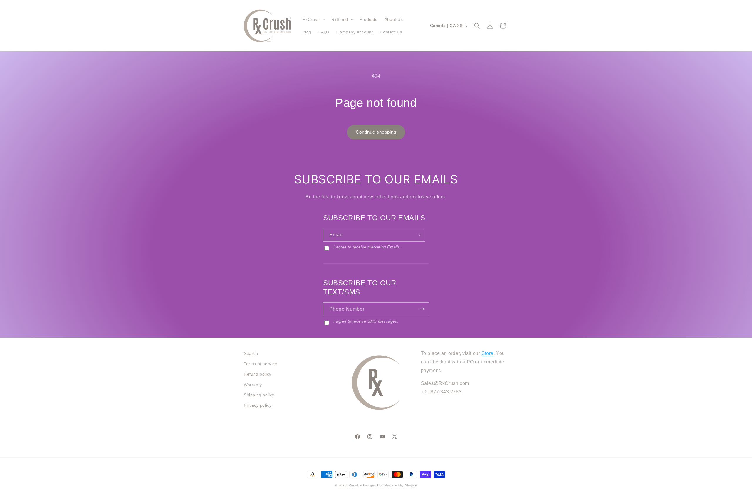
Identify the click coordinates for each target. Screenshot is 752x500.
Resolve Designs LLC (366, 485)
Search (251, 353)
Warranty (253, 384)
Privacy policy (257, 405)
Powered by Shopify (401, 485)
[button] (313, 19)
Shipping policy (259, 395)
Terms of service (260, 363)
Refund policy (257, 374)
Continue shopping (376, 131)
